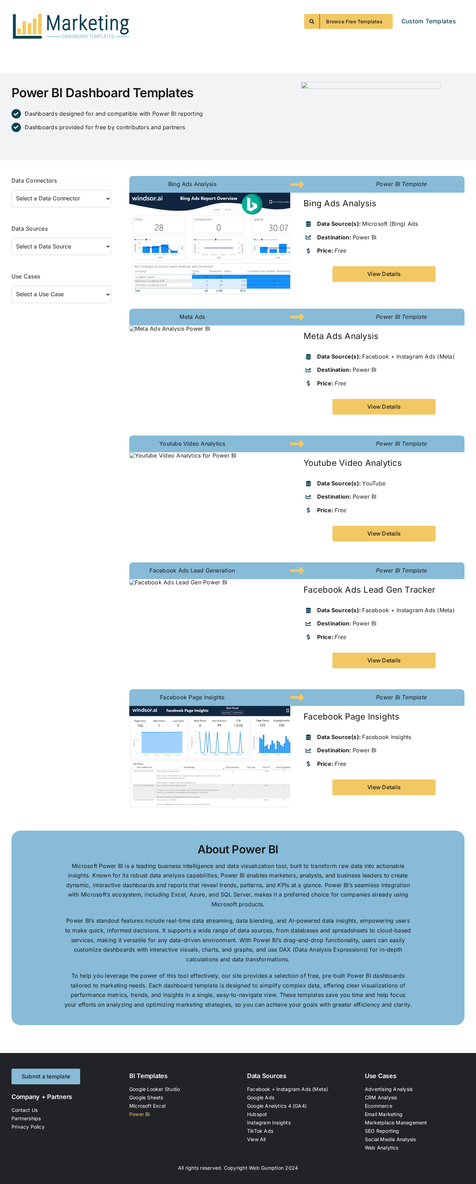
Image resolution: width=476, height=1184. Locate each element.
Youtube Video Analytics (353, 463)
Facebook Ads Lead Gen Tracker (369, 590)
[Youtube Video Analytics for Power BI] (183, 455)
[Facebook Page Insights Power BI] (209, 708)
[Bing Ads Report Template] (209, 195)
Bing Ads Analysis (340, 203)
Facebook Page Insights (351, 717)
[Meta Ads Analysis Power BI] (169, 328)
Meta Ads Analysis (341, 336)
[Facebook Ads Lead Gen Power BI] (178, 582)
